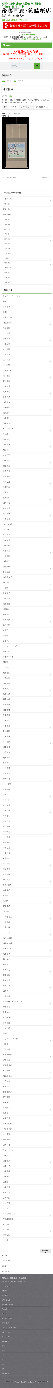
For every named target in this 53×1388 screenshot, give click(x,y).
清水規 (5, 636)
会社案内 (5, 1266)
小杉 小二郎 (7, 524)
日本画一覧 (7, 199)
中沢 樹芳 (6, 811)
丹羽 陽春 (6, 874)
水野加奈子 (7, 1055)
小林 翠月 (6, 535)
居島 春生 (6, 307)
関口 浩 (6, 583)
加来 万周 (7, 277)
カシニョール (8, 429)
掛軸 (10, 96)
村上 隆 (6, 1086)
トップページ (6, 1286)
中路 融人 (6, 826)
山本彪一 (6, 1182)
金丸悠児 (6, 455)
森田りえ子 (7, 1124)
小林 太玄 (6, 540)
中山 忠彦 (6, 848)
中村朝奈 (6, 832)
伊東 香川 (6, 339)
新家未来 (6, 858)
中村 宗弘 (6, 842)
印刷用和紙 (5, 1323)
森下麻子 (6, 1102)
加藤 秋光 (6, 445)
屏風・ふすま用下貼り (9, 1327)
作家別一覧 (7, 215)
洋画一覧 (6, 204)
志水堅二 (6, 630)
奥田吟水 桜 (46, 177)
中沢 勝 (6, 816)
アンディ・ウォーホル (11, 296)
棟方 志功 (7, 229)
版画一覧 (6, 209)
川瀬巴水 (6, 487)
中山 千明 (6, 853)
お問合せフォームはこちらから (31, 39)
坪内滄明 (6, 752)
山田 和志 (6, 1171)
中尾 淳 (6, 795)
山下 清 (6, 1155)
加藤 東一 (6, 450)
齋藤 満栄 (6, 572)
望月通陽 (6, 1097)
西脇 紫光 (6, 869)
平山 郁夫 (6, 927)
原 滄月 (6, 901)
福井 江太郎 (7, 938)
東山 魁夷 (7, 224)
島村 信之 (6, 625)
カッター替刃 (6, 1337)
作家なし (6, 1235)
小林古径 (6, 530)
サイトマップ (6, 1271)
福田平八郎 (7, 949)
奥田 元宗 (6, 392)
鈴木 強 (6, 651)
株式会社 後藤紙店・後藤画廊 (23, 1382)
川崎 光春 (6, 476)
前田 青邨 (7, 243)
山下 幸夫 (6, 1166)
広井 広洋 (6, 933)
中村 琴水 (6, 837)
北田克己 (6, 498)
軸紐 (3, 1364)
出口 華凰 (6, 768)
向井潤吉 (6, 1071)
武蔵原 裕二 (7, 1076)
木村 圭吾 (6, 508)
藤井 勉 (6, 959)
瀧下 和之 (6, 710)
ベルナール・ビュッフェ (12, 1002)
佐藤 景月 (6, 593)
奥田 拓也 (6, 397)
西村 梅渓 (6, 864)
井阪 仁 (6, 301)
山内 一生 (6, 1145)
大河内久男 (7, 370)
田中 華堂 (6, 715)
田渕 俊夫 (6, 736)
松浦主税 (6, 1028)
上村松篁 (6, 365)
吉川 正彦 (6, 1203)
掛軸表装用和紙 (7, 1318)
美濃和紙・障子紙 (7, 1304)
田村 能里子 (7, 742)
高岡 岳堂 (6, 683)
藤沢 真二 (6, 964)
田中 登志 (6, 726)
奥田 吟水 (6, 386)
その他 (5, 1240)
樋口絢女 (6, 911)
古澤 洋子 (7, 263)
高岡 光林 (6, 689)
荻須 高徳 (6, 381)
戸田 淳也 (6, 779)
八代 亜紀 (6, 1134)
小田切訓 (6, 408)
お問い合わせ (6, 1261)
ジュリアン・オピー (10, 646)
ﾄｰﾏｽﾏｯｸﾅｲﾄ (7, 784)
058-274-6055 (28, 34)
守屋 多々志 (8, 253)
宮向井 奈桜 (7, 1065)
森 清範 (6, 1108)
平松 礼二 (6, 922)
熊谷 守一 (6, 514)
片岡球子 (7, 258)
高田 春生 (6, 699)
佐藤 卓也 (6, 598)
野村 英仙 (6, 880)
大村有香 (6, 376)
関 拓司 (6, 662)
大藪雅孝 (6, 413)
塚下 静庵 (6, 747)
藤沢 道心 (6, 970)
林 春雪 (6, 895)
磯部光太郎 (7, 323)
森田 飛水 (6, 1118)
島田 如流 (6, 620)
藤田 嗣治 (7, 239)
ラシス (5, 1208)
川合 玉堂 (6, 471)
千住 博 (6, 234)
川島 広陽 (6, 482)
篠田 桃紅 (7, 219)
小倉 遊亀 (6, 402)
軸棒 (3, 1355)
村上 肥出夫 (7, 1092)
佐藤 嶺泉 (6, 604)
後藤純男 (6, 567)
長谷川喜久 (7, 885)
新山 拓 (6, 641)
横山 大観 (6, 1192)
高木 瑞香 (6, 694)
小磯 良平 (6, 519)
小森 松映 (6, 551)
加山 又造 (6, 466)
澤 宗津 (6, 609)
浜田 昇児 (6, 890)
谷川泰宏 (6, 731)
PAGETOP (46, 1251)
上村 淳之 (6, 354)
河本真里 (6, 492)
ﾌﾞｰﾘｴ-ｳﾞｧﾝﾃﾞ (8, 1224)
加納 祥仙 (6, 461)
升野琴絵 (6, 1023)
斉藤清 (5, 588)
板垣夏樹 (6, 328)
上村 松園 (6, 360)
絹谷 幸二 (6, 503)
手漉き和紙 (5, 1309)
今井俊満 (6, 349)
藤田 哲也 (6, 980)
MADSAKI (7, 1018)
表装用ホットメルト (8, 1332)
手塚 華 (6, 272)
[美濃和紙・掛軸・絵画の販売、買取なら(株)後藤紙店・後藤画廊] (26, 15)
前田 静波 (6, 1012)
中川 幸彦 (6, 805)
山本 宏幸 (6, 1187)
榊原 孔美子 (7, 577)
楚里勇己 (6, 673)
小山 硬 (6, 418)
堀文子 (5, 991)
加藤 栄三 (6, 439)
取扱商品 (5, 1295)
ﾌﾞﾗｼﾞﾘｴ (6, 1230)
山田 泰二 (6, 1177)
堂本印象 (6, 789)
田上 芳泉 (6, 704)
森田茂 (5, 1113)
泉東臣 (5, 312)
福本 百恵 (6, 954)
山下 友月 (6, 1161)
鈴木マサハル (8, 657)
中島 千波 (6, 821)
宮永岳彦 (6, 1060)
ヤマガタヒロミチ (10, 1150)
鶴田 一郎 (6, 758)
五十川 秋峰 (7, 317)
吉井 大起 (6, 1198)
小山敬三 (6, 561)
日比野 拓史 (8, 267)
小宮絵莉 (6, 545)
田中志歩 (6, 720)
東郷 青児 (7, 282)
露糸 (3, 1369)
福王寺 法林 (7, 943)
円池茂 (5, 1044)
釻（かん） (5, 1360)
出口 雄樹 (6, 333)
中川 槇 (6, 800)
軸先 (3, 1350)
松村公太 (6, 1033)
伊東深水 (6, 344)
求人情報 (5, 1255)
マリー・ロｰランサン (11, 1039)
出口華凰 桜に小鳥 (9, 177)
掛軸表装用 (5, 1341)
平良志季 (6, 678)
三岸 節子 (7, 248)
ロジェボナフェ (9, 1214)
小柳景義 (6, 556)
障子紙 (4, 1314)
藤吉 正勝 (6, 986)
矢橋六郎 (6, 1139)
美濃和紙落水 (8, 1219)
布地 (3, 1346)
